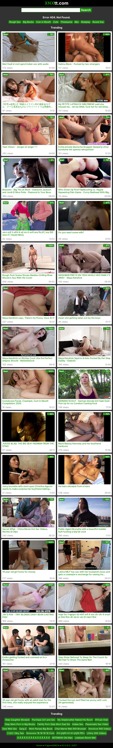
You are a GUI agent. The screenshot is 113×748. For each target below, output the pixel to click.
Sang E (23, 728)
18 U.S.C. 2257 (69, 745)
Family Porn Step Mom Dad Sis (53, 724)
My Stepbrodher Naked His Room (75, 719)
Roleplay (85, 22)
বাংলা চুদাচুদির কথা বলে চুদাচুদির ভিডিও (70, 733)
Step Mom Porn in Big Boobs (20, 724)
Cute (55, 22)
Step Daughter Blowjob (17, 719)
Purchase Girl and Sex (43, 719)
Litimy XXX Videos (96, 733)
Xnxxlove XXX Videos (99, 728)
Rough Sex (15, 22)
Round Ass (98, 22)
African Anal (101, 719)
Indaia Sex (77, 724)
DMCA (55, 745)
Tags (47, 745)
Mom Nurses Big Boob (40, 728)
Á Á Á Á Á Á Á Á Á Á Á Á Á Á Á (33, 737)
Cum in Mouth (43, 22)
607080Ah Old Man (62, 737)
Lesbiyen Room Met (85, 737)
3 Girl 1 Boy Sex (15, 733)
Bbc (77, 22)
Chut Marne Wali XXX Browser (70, 728)
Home (39, 745)
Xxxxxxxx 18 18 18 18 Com (40, 733)
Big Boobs (28, 22)
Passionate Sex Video (97, 724)
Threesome (66, 22)
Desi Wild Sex (9, 728)
